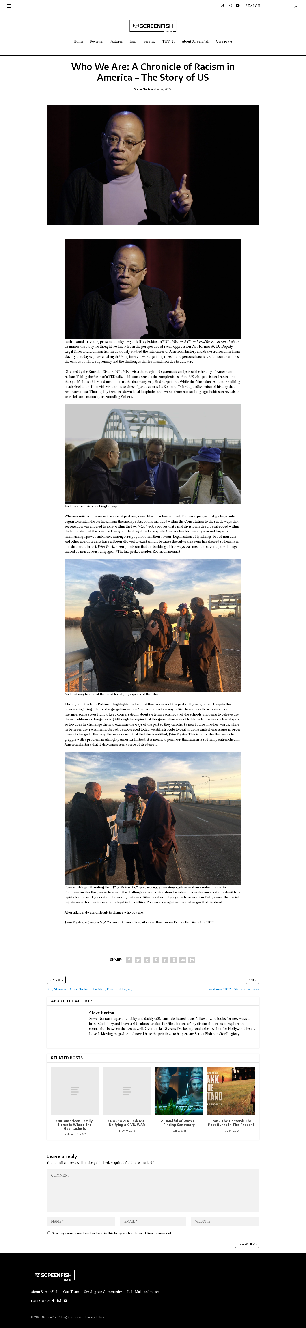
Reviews (96, 41)
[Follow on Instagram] (59, 1301)
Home (78, 41)
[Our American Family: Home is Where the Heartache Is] (75, 1091)
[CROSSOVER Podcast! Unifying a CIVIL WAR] (127, 1091)
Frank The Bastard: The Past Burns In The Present (231, 1123)
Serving (149, 41)
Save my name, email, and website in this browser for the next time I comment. (112, 1233)
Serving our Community (103, 1292)
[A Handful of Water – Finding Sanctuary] (179, 1091)
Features (116, 41)
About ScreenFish (195, 41)
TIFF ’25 (168, 41)
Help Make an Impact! (143, 1292)
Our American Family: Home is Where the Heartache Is (75, 1124)
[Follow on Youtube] (65, 1301)
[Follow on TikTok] (53, 1301)
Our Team (71, 1292)
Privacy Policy (94, 1317)
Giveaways (224, 41)
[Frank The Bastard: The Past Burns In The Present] (231, 1091)
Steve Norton (143, 89)
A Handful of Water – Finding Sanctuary (179, 1123)
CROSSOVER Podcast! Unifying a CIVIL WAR (127, 1123)
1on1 (133, 41)
